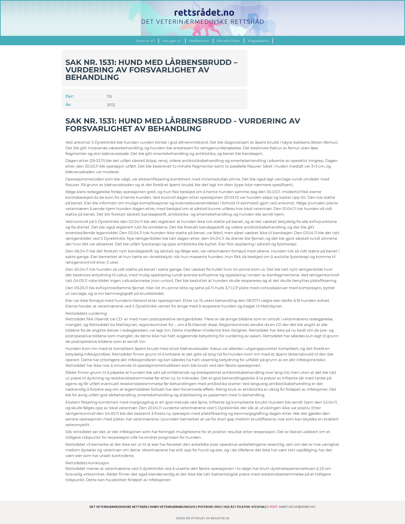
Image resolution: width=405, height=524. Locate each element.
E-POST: (291, 507)
